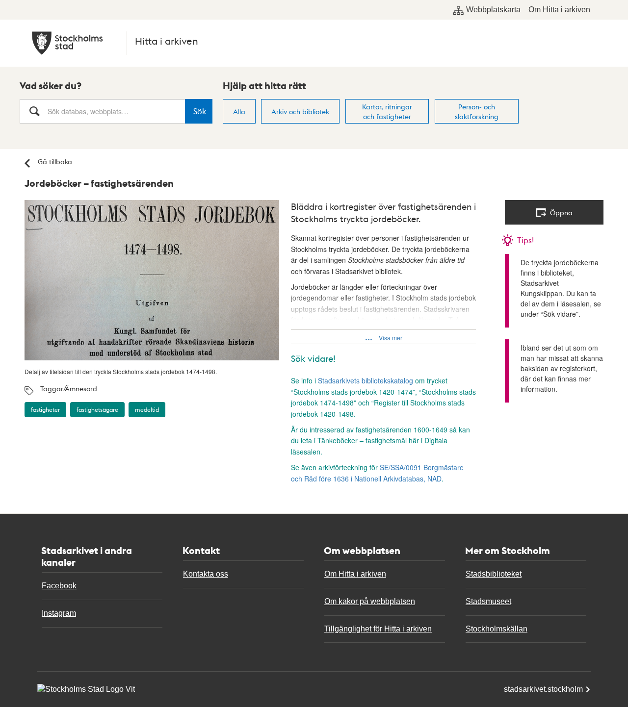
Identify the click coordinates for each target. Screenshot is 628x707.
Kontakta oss (205, 574)
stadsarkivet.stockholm (543, 689)
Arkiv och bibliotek (300, 111)
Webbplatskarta (493, 9)
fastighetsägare (97, 409)
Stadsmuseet (488, 601)
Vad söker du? (50, 85)
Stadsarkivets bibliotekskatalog (366, 380)
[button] (383, 336)
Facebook (59, 585)
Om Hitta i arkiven (559, 9)
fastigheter (45, 409)
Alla (239, 111)
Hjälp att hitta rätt (264, 85)
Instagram (59, 613)
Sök (199, 111)
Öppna (561, 212)
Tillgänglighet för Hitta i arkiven (378, 629)
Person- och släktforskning (476, 111)
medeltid (147, 409)
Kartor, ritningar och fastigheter (387, 111)
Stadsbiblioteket (494, 574)
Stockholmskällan (496, 629)
